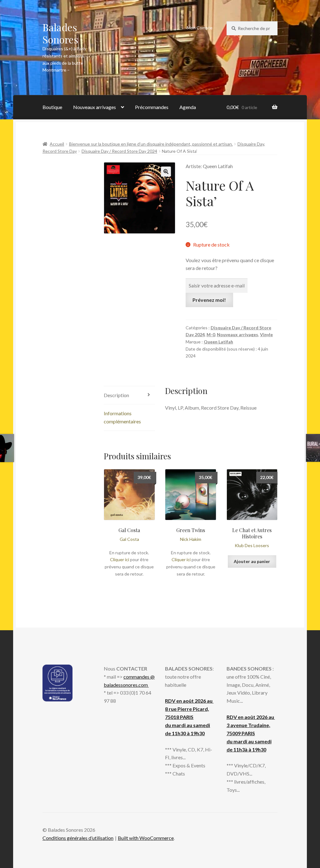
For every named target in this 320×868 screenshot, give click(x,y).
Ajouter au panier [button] (252, 561)
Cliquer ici (119, 559)
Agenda (187, 107)
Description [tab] (116, 395)
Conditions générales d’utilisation (77, 838)
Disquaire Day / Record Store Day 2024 (119, 151)
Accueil (57, 144)
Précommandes (151, 107)
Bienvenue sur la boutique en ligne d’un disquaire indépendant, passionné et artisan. (151, 144)
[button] (166, 172)
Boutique (52, 107)
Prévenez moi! (209, 300)
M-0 (211, 334)
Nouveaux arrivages (94, 107)
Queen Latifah (218, 341)
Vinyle (266, 334)
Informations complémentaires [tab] (122, 417)
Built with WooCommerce (146, 838)
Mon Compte (199, 27)
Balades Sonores (60, 33)
